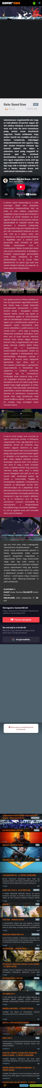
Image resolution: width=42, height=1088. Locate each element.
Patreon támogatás (23, 620)
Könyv (37, 948)
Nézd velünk (35, 934)
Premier (37, 830)
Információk (24, 1085)
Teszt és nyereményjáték (32, 1025)
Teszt (36, 104)
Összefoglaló (35, 818)
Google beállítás (23, 639)
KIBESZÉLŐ (36, 890)
